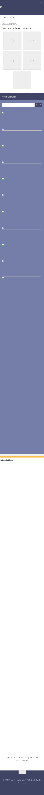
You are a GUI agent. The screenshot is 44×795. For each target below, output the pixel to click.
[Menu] (41, 3)
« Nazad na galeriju (9, 23)
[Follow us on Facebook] (40, 96)
